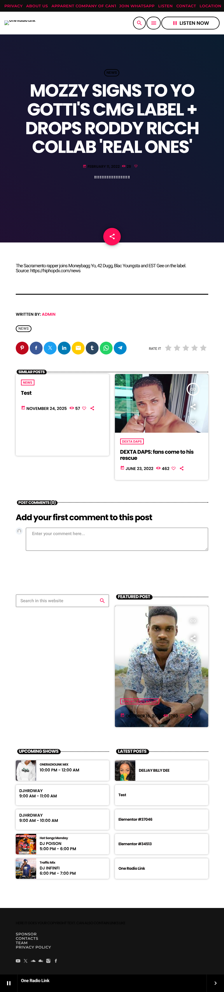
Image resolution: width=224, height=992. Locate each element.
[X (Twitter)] (25, 961)
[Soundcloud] (33, 961)
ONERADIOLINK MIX (54, 764)
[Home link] (19, 23)
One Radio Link (131, 868)
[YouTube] (18, 961)
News (111, 72)
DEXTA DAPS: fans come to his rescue (157, 455)
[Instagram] (48, 961)
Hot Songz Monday (54, 838)
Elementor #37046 (135, 819)
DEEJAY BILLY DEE (154, 770)
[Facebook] (56, 961)
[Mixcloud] (40, 961)
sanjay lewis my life (139, 701)
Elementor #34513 (135, 844)
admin (48, 314)
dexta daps (132, 441)
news (23, 328)
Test (26, 393)
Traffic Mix (47, 862)
